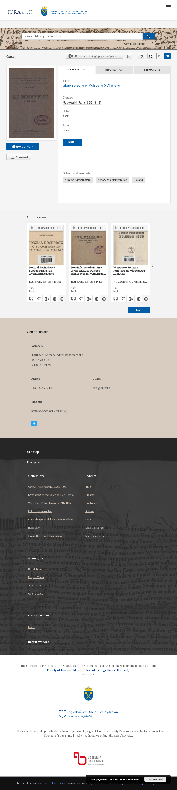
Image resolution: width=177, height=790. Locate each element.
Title (88, 486)
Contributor (92, 503)
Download (21, 157)
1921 (66, 116)
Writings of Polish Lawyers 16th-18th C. (51, 503)
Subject (89, 511)
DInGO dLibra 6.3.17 (54, 783)
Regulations (35, 569)
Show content (22, 146)
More (139, 310)
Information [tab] (114, 70)
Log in (31, 627)
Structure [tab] (152, 70)
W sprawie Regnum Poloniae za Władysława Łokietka (129, 270)
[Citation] (150, 56)
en (167, 56)
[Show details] (61, 299)
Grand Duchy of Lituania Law (45, 535)
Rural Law (34, 527)
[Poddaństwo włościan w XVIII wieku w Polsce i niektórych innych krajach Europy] (88, 245)
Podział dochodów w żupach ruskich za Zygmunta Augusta (42, 270)
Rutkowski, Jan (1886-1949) (82, 102)
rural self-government (78, 180)
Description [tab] (76, 69)
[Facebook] (34, 423)
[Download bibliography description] (46, 299)
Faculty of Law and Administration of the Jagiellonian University (88, 670)
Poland (138, 180)
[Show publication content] (54, 299)
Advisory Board (37, 585)
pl (159, 56)
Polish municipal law (40, 511)
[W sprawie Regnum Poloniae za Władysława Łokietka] (131, 245)
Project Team (36, 577)
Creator (89, 494)
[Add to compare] (129, 56)
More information (129, 779)
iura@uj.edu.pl (102, 388)
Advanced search (134, 44)
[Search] (149, 36)
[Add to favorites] (141, 56)
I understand (155, 779)
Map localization (95, 535)
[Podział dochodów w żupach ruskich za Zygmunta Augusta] (46, 245)
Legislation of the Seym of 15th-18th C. (51, 494)
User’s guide (35, 593)
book (66, 130)
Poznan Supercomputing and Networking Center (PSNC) (127, 783)
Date (88, 519)
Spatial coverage (95, 527)
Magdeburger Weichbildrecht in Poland (50, 519)
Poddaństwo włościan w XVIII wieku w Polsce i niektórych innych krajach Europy (88, 270)
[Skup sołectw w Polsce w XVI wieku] (31, 103)
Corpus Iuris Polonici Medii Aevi (47, 486)
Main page (34, 462)
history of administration (112, 180)
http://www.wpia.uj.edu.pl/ (47, 411)
